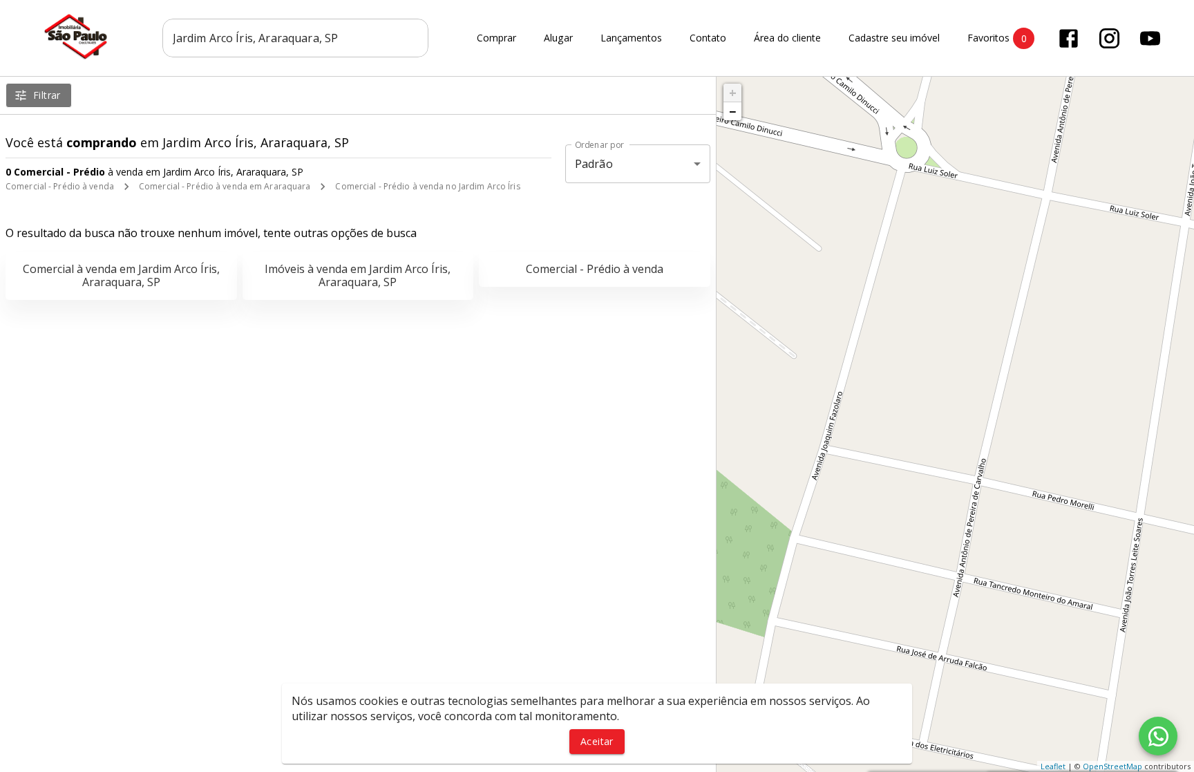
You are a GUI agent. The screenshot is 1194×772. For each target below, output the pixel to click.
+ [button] (733, 92)
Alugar (558, 38)
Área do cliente (787, 38)
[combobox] (295, 38)
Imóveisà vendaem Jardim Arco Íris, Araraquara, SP (358, 275)
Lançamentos (631, 38)
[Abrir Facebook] (1068, 38)
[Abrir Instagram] (1109, 38)
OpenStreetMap (1112, 766)
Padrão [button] (594, 163)
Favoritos (997, 38)
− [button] (732, 111)
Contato (708, 38)
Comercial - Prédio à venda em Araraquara (225, 186)
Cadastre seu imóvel (894, 38)
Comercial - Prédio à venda (60, 186)
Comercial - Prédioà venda (594, 268)
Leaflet (1053, 766)
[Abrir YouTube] (1150, 38)
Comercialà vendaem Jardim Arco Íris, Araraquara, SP (121, 275)
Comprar (496, 38)
